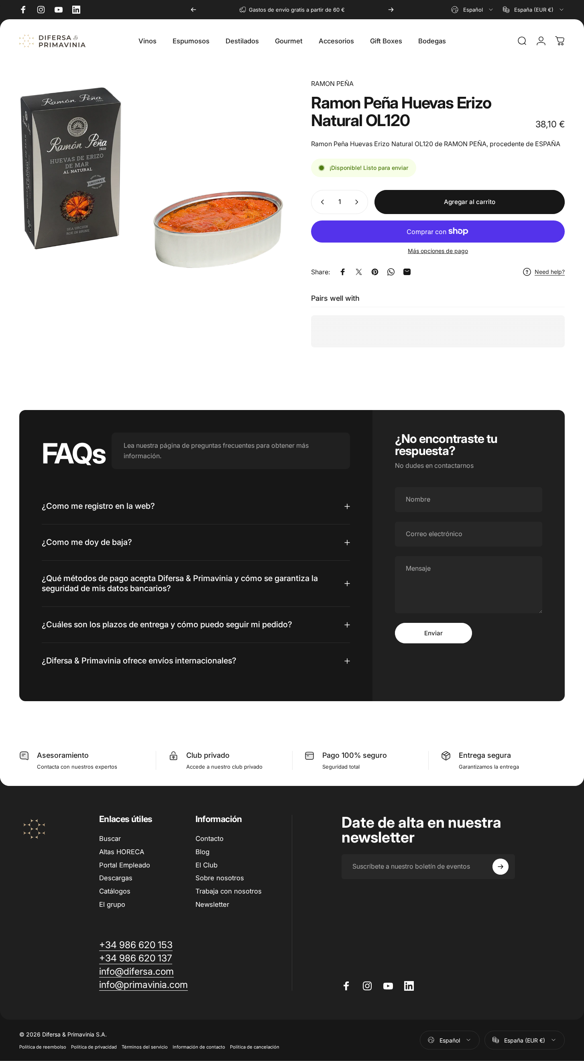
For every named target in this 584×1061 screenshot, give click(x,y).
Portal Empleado (124, 865)
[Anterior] (193, 9)
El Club (206, 865)
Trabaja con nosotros (228, 891)
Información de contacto (199, 1046)
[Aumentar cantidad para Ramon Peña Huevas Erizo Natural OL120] (358, 202)
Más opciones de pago (438, 250)
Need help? (550, 271)
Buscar (110, 839)
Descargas (115, 878)
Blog (202, 852)
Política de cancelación (254, 1046)
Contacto (209, 839)
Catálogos (114, 891)
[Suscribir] (500, 867)
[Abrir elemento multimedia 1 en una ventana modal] (151, 178)
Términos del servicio (145, 1046)
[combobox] (472, 9)
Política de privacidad (94, 1046)
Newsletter (212, 904)
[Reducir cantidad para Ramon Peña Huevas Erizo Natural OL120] (320, 202)
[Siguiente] (391, 9)
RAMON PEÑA (332, 84)
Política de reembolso (42, 1046)
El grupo (112, 904)
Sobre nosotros (219, 878)
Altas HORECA (121, 852)
